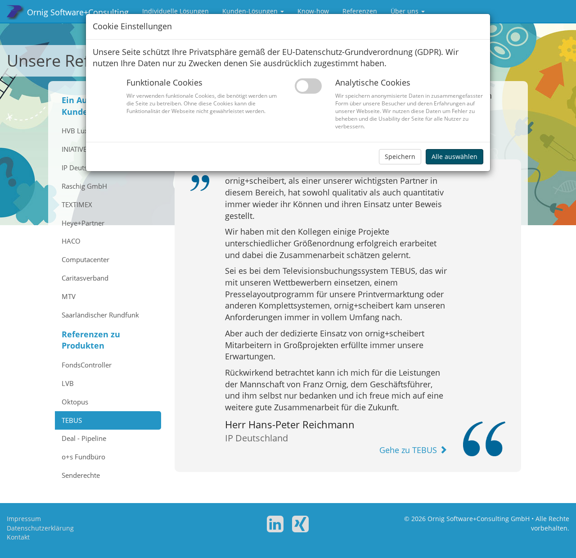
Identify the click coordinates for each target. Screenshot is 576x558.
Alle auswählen (454, 156)
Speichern (400, 156)
